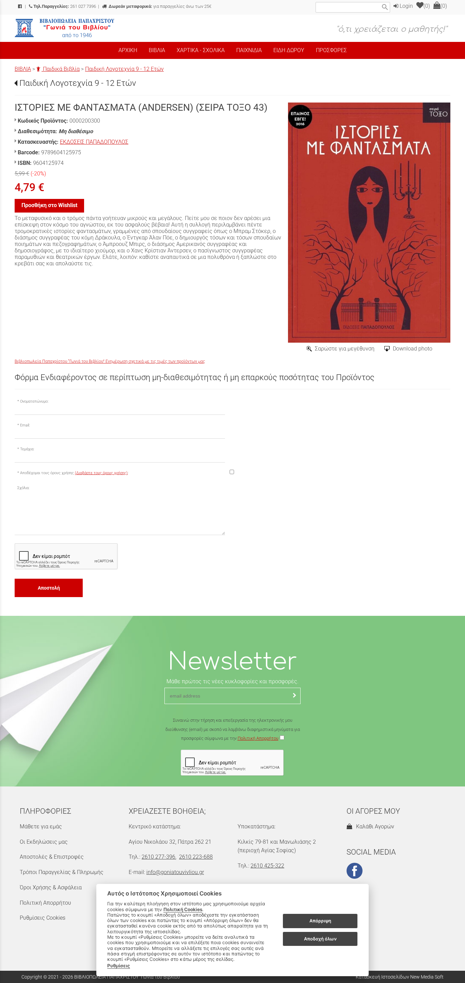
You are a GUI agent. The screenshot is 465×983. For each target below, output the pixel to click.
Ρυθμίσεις (118, 965)
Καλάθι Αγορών (373, 826)
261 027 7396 (64, 6)
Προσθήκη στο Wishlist (49, 205)
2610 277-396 (158, 857)
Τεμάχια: (27, 449)
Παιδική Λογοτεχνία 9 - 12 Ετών (124, 69)
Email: (25, 425)
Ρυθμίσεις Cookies (42, 918)
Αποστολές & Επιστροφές (52, 857)
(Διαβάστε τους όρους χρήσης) (101, 473)
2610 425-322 (267, 865)
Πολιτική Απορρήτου (258, 738)
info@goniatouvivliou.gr (175, 872)
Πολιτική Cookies (182, 909)
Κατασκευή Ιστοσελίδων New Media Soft (400, 977)
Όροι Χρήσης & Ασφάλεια (51, 887)
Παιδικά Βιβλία (61, 69)
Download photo (412, 348)
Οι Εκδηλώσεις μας (44, 842)
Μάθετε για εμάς (41, 826)
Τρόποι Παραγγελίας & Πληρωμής (61, 872)
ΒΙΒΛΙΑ (23, 69)
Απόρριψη (320, 921)
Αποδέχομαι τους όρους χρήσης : (74, 473)
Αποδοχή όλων (320, 938)
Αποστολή (49, 588)
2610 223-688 (196, 857)
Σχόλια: (23, 488)
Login (405, 6)
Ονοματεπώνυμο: (34, 401)
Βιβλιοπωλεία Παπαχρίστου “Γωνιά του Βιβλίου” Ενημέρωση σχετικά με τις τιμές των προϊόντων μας (110, 361)
